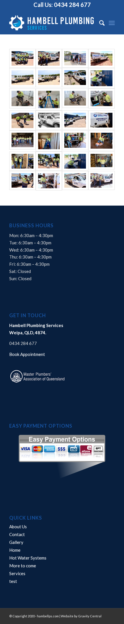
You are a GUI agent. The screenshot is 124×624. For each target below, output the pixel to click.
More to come (22, 565)
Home (14, 550)
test (13, 581)
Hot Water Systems (27, 557)
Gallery (16, 542)
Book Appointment (27, 354)
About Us (18, 526)
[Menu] (112, 23)
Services (17, 573)
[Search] (99, 22)
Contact (17, 534)
